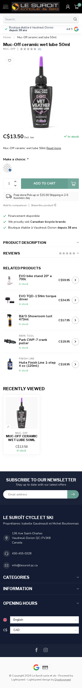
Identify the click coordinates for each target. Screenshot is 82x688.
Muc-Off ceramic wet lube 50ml (37, 37)
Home (7, 37)
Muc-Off (9, 49)
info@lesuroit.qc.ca (25, 565)
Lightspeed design (39, 679)
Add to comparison (15, 205)
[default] (8, 427)
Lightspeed (18, 679)
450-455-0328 (21, 553)
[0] (76, 7)
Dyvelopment (63, 679)
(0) (39, 49)
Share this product (42, 205)
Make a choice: (15, 159)
